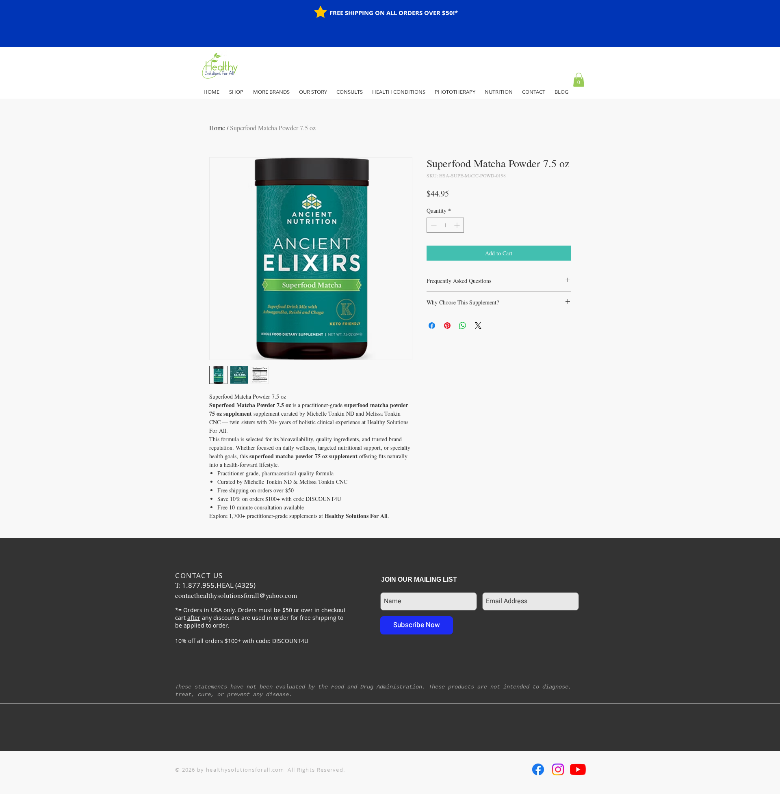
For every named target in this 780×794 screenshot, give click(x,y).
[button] (579, 80)
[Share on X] (478, 325)
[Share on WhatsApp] (463, 325)
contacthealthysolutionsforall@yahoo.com (236, 595)
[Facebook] (538, 769)
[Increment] (458, 225)
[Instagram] (558, 769)
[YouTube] (578, 769)
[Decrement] (433, 225)
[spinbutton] (445, 225)
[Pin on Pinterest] (447, 325)
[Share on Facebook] (432, 325)
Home (217, 127)
